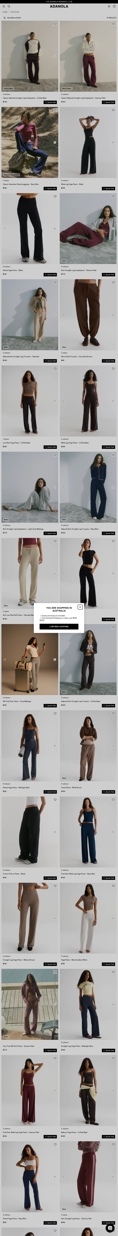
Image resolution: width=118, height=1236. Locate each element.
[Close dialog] (80, 607)
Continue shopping (59, 626)
